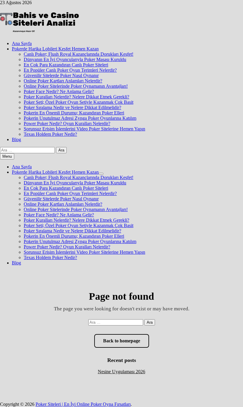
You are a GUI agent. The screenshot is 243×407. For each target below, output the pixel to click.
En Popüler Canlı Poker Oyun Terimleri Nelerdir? (70, 70)
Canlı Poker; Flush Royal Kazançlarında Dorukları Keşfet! (78, 54)
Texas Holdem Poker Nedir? (50, 134)
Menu (7, 156)
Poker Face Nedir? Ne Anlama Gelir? (59, 91)
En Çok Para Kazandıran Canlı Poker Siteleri (66, 64)
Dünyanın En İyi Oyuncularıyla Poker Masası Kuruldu (75, 59)
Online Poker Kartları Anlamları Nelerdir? (63, 80)
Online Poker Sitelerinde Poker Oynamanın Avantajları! (76, 86)
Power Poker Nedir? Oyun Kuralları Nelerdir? (67, 123)
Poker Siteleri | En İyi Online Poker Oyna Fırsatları (83, 404)
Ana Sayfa (22, 43)
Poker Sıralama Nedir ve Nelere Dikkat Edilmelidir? (72, 107)
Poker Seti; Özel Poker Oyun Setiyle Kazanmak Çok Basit (78, 102)
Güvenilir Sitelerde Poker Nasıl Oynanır (61, 75)
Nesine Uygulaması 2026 (121, 371)
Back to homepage (121, 340)
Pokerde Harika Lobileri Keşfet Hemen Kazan (55, 48)
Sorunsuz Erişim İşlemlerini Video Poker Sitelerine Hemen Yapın (84, 128)
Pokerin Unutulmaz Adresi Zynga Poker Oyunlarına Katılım (80, 118)
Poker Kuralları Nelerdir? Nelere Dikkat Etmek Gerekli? (76, 96)
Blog (16, 139)
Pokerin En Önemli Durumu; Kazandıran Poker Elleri (74, 112)
